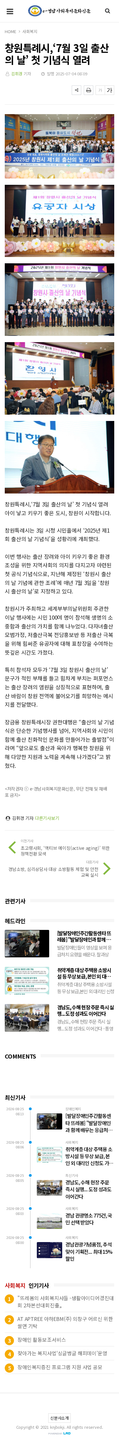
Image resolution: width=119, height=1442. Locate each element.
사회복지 (29, 31)
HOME (10, 31)
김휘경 (17, 74)
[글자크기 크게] (109, 90)
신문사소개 (59, 1418)
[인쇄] (88, 90)
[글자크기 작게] (100, 90)
